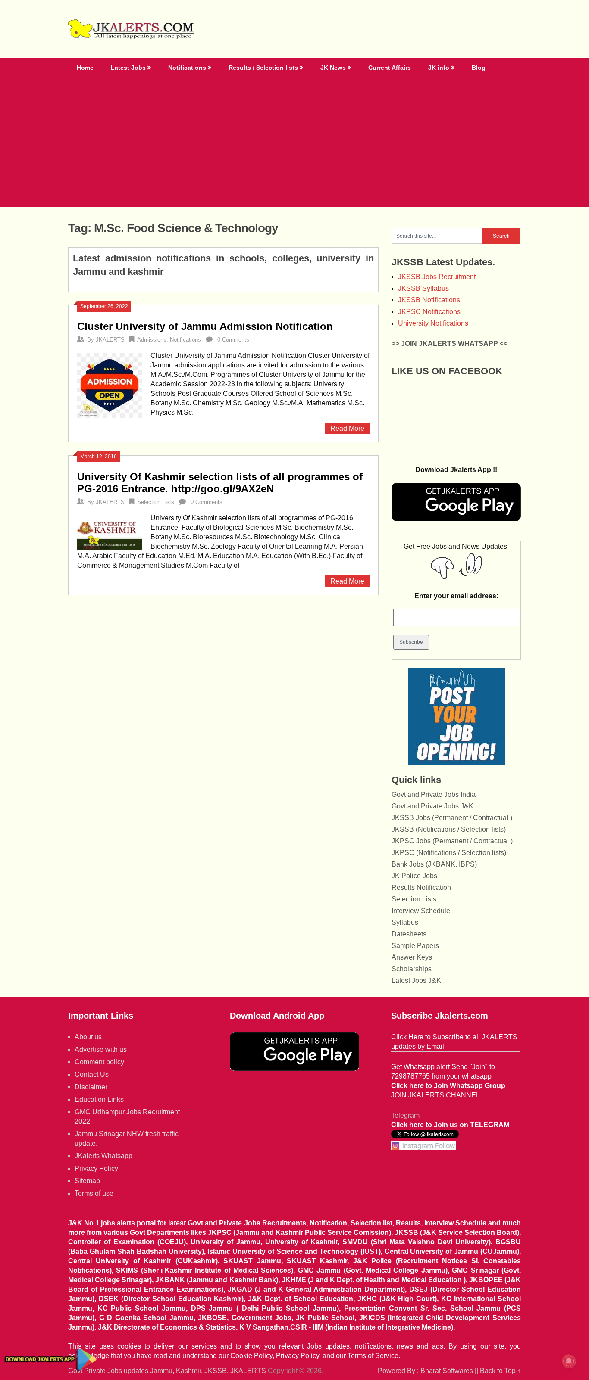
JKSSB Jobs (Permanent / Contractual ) (452, 817)
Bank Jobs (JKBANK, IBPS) (434, 864)
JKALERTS (110, 339)
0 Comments (233, 339)
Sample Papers (415, 945)
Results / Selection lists (263, 67)
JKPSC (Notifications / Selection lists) (449, 852)
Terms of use (94, 1193)
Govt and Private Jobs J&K (432, 806)
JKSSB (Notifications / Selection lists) (449, 829)
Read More (347, 428)
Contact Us (92, 1074)
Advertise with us (101, 1049)
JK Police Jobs (414, 876)
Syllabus (405, 922)
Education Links (99, 1099)
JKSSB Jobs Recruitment (437, 276)
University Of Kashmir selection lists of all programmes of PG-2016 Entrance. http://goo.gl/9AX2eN (220, 482)
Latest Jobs (128, 67)
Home (85, 67)
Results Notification (421, 887)
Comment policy (99, 1062)
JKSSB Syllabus (423, 288)
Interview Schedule (421, 910)
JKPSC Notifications (429, 311)
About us (88, 1037)
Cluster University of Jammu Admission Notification (205, 326)
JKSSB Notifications (429, 300)
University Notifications (433, 323)
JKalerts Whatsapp (103, 1155)
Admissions (151, 339)
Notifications (187, 67)
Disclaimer (91, 1087)
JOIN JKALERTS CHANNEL (435, 1095)
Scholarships (412, 969)
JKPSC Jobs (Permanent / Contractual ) (452, 841)
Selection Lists (155, 502)
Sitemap (87, 1180)
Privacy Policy (96, 1168)
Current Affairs (389, 67)
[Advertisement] (294, 142)
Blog (479, 67)
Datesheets (409, 934)
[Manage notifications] (569, 1361)
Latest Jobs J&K (416, 980)
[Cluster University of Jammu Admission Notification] (109, 384)
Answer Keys (412, 957)
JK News (333, 67)
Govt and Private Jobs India (434, 794)
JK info (438, 67)
